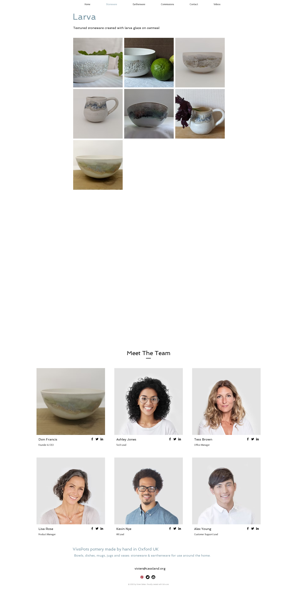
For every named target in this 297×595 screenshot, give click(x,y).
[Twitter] (97, 439)
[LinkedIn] (102, 439)
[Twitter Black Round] (148, 577)
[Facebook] (92, 439)
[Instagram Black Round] (153, 577)
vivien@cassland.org (150, 568)
